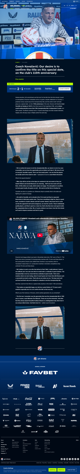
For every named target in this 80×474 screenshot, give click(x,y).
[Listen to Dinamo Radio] (64, 5)
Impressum (50, 462)
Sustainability (66, 462)
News (2, 440)
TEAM (33, 8)
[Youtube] (67, 459)
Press (36, 443)
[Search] (67, 5)
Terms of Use (71, 462)
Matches (3, 446)
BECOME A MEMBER (55, 8)
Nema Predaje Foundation (49, 452)
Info (23, 442)
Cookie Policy (54, 462)
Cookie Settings (71, 469)
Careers (36, 447)
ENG (72, 5)
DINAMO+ (18, 1)
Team (2, 442)
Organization (25, 450)
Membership (4, 444)
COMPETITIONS (25, 8)
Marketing (37, 445)
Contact (36, 442)
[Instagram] (64, 459)
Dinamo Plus (4, 449)
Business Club (47, 443)
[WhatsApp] (78, 459)
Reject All (61, 469)
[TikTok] (75, 459)
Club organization (15, 442)
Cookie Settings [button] (60, 462)
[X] (70, 459)
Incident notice (38, 448)
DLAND (23, 1)
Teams (24, 447)
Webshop (3, 453)
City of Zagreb (47, 448)
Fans (45, 450)
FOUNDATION (30, 1)
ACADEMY (38, 8)
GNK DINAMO (5, 1)
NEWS (11, 8)
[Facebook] (62, 459)
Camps (24, 448)
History (24, 452)
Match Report (65, 88)
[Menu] (76, 5)
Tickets (2, 451)
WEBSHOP (12, 1)
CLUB (45, 8)
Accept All (52, 469)
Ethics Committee (15, 447)
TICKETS (17, 8)
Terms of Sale (76, 462)
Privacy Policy (44, 462)
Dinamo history (15, 443)
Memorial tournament (27, 443)
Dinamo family (47, 442)
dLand (46, 445)
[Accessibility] (69, 5)
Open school (25, 445)
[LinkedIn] (73, 459)
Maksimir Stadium (15, 445)
